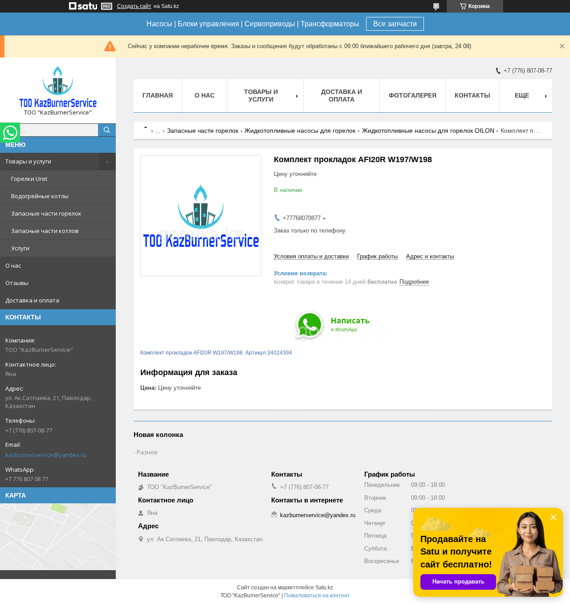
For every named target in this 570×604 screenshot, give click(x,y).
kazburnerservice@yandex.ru (45, 455)
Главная (157, 95)
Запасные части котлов (45, 231)
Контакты (472, 95)
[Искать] (107, 130)
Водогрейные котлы (40, 196)
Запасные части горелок (46, 213)
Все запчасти (395, 24)
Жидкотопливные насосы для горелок (299, 130)
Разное (147, 452)
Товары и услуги (28, 161)
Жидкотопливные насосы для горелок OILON (428, 130)
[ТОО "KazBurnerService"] (58, 86)
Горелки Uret (29, 179)
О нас (13, 265)
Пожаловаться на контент (317, 595)
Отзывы (16, 283)
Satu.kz (324, 587)
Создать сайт (134, 6)
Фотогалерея (412, 95)
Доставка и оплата (32, 300)
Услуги (20, 248)
